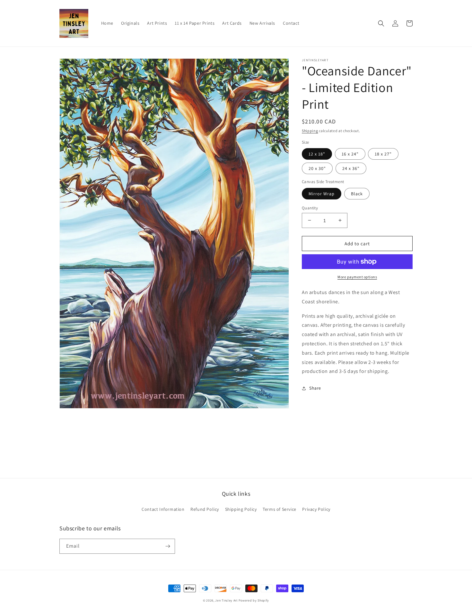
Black (357, 193)
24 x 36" (351, 168)
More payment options (357, 276)
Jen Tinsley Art (226, 600)
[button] (381, 23)
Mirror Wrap (322, 193)
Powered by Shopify (254, 600)
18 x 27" (383, 154)
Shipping (310, 130)
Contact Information (163, 509)
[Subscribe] (168, 546)
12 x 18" (317, 154)
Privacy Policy (316, 509)
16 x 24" (350, 154)
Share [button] (315, 388)
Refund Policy (204, 509)
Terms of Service (279, 509)
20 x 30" (317, 168)
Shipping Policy (241, 509)
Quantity (310, 207)
